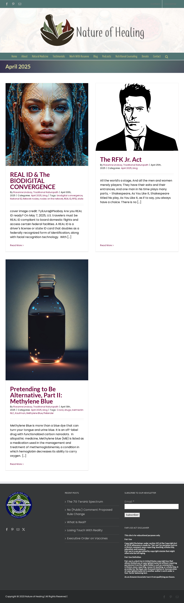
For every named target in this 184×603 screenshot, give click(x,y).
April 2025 (36, 195)
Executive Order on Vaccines (87, 538)
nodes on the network (51, 198)
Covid (60, 409)
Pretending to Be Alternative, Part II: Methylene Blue (36, 395)
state (80, 198)
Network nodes (31, 198)
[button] (166, 56)
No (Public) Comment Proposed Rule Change (89, 512)
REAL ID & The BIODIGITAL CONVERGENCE (32, 180)
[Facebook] (6, 529)
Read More (16, 245)
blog (45, 195)
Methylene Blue (34, 413)
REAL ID (67, 198)
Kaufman (20, 413)
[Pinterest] (12, 529)
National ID (16, 198)
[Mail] (18, 529)
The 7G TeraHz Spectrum (85, 502)
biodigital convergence (69, 195)
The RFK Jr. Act (121, 159)
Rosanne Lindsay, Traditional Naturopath (35, 192)
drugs (67, 409)
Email (129, 502)
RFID (74, 198)
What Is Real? (76, 522)
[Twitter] (23, 529)
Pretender (48, 413)
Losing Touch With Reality (85, 530)
